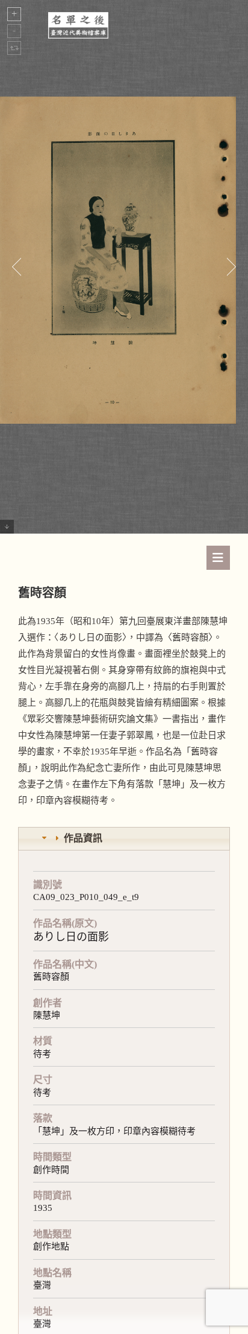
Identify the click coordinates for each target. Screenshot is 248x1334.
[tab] (124, 839)
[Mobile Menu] (218, 557)
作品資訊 (83, 838)
